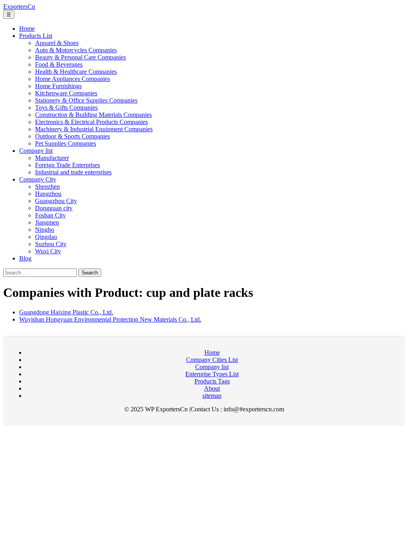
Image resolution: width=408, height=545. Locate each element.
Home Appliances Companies (72, 78)
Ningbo (44, 229)
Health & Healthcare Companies (76, 71)
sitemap (212, 395)
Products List (35, 35)
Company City (37, 179)
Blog (25, 258)
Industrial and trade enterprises (73, 172)
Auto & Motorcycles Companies (76, 50)
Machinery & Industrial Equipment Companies (94, 129)
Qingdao (46, 236)
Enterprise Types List (212, 374)
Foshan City (50, 215)
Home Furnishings (58, 86)
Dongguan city (54, 208)
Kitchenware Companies (66, 93)
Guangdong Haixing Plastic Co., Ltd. (66, 312)
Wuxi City (48, 251)
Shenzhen (47, 186)
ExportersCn (19, 6)
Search (90, 273)
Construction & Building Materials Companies (93, 114)
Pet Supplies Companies (65, 143)
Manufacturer (52, 157)
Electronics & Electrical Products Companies (91, 121)
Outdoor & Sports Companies (72, 136)
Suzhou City (51, 244)
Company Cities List (212, 359)
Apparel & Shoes (56, 42)
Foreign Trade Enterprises (67, 165)
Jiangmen (47, 222)
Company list (36, 150)
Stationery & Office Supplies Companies (86, 100)
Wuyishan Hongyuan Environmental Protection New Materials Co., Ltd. (110, 319)
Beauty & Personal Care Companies (80, 57)
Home (27, 28)
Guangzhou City (56, 200)
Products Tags (212, 381)
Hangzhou (48, 193)
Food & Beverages (58, 64)
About (212, 388)
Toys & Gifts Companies (66, 107)
